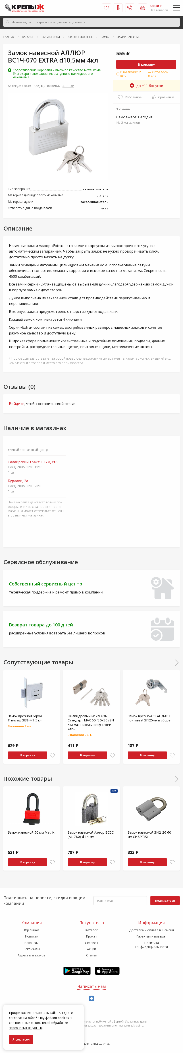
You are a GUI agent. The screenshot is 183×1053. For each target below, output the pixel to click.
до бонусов (149, 85)
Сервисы (91, 943)
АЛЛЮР (68, 86)
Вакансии (31, 943)
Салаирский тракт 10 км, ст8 (33, 462)
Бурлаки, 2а (18, 481)
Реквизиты (31, 949)
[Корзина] (142, 7)
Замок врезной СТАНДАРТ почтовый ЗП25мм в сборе (149, 718)
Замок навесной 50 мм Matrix (31, 832)
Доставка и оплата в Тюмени (151, 930)
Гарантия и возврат (151, 936)
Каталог (91, 930)
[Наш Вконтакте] (91, 998)
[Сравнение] (118, 7)
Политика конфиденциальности (151, 945)
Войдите (16, 403)
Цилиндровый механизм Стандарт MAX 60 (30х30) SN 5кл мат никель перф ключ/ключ (91, 722)
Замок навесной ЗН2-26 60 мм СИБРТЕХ (149, 834)
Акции (91, 949)
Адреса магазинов (31, 955)
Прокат (91, 936)
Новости (31, 936)
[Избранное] (106, 7)
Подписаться (165, 901)
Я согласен (21, 1039)
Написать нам (91, 986)
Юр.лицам (31, 930)
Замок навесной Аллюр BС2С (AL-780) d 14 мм (91, 834)
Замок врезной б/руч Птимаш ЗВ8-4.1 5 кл (25, 718)
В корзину (146, 64)
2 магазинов (130, 122)
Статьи (91, 955)
